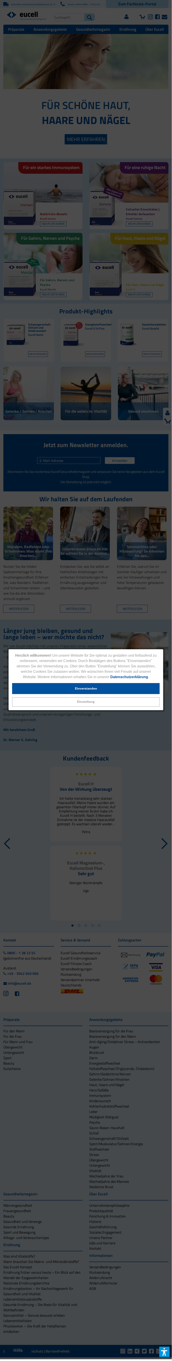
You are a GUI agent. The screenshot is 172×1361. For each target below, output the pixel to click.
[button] (85, 702)
